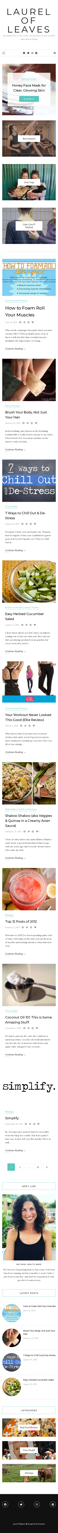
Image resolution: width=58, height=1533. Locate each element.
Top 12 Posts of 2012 (21, 922)
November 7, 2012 (13, 1028)
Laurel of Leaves (29, 20)
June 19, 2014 (11, 322)
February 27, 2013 (13, 831)
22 (38, 1167)
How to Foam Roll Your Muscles (39, 1306)
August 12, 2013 (12, 625)
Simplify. (12, 1118)
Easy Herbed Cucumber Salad (38, 1380)
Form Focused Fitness (16, 300)
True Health (11, 506)
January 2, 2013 (12, 927)
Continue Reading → (15, 348)
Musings (9, 915)
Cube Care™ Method (29, 226)
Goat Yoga (29, 182)
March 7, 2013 (11, 725)
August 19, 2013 (12, 524)
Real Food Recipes (14, 607)
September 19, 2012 (14, 1124)
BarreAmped (29, 138)
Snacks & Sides (32, 607)
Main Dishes (11, 809)
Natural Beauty (29, 79)
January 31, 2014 (12, 423)
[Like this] (33, 322)
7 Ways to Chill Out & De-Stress (39, 1355)
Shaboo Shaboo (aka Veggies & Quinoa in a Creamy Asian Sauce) (28, 821)
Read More (29, 99)
